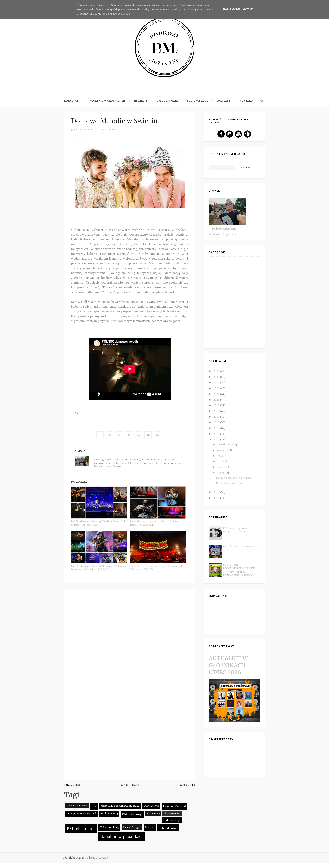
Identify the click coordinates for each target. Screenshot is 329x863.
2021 (216, 399)
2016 (216, 428)
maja (220, 461)
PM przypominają (172, 813)
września (222, 450)
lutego (221, 472)
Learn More (231, 9)
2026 (216, 371)
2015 (216, 433)
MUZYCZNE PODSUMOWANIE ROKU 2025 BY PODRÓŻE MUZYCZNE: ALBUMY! (239, 570)
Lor (94, 806)
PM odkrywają (132, 814)
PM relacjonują (81, 828)
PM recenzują (172, 820)
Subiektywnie (197, 100)
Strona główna (130, 784)
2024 (216, 382)
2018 (216, 416)
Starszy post (187, 784)
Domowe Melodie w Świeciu (114, 120)
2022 (216, 394)
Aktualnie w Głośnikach (106, 100)
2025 (216, 377)
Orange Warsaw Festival (81, 813)
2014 (216, 439)
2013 (216, 492)
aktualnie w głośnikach (122, 836)
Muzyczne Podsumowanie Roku (120, 805)
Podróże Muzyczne (84, 129)
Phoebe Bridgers (132, 827)
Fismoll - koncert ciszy (230, 483)
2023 (216, 388)
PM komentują (109, 813)
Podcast (223, 100)
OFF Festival (151, 805)
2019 (216, 411)
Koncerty (71, 100)
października (225, 444)
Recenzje (141, 100)
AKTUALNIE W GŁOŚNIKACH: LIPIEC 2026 (228, 665)
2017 (216, 422)
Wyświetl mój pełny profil (224, 234)
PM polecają (153, 813)
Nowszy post (72, 784)
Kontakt (246, 100)
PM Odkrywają (167, 100)
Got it (248, 9)
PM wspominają (109, 827)
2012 (216, 497)
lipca (220, 455)
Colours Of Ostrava (77, 805)
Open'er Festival (174, 806)
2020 (216, 405)
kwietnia (222, 467)
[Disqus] (130, 640)
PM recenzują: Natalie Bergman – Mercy (236, 529)
